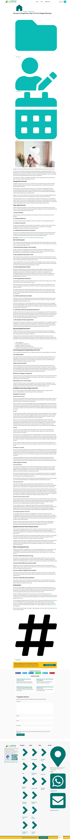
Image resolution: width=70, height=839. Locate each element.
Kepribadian (18, 56)
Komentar (18, 701)
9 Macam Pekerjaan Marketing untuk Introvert (23, 679)
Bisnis (37, 1)
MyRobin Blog (47, 1)
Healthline (24, 183)
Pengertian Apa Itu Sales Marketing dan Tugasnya (44, 679)
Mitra (42, 1)
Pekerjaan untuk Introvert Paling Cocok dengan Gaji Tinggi (30, 237)
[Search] (65, 2)
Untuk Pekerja (31, 11)
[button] (18, 673)
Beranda (25, 11)
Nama (18, 715)
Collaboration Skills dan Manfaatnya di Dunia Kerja (44, 687)
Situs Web (18, 725)
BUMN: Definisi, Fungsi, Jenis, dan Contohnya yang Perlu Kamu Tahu (24, 687)
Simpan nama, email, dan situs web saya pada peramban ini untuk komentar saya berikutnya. (33, 732)
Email (17, 720)
